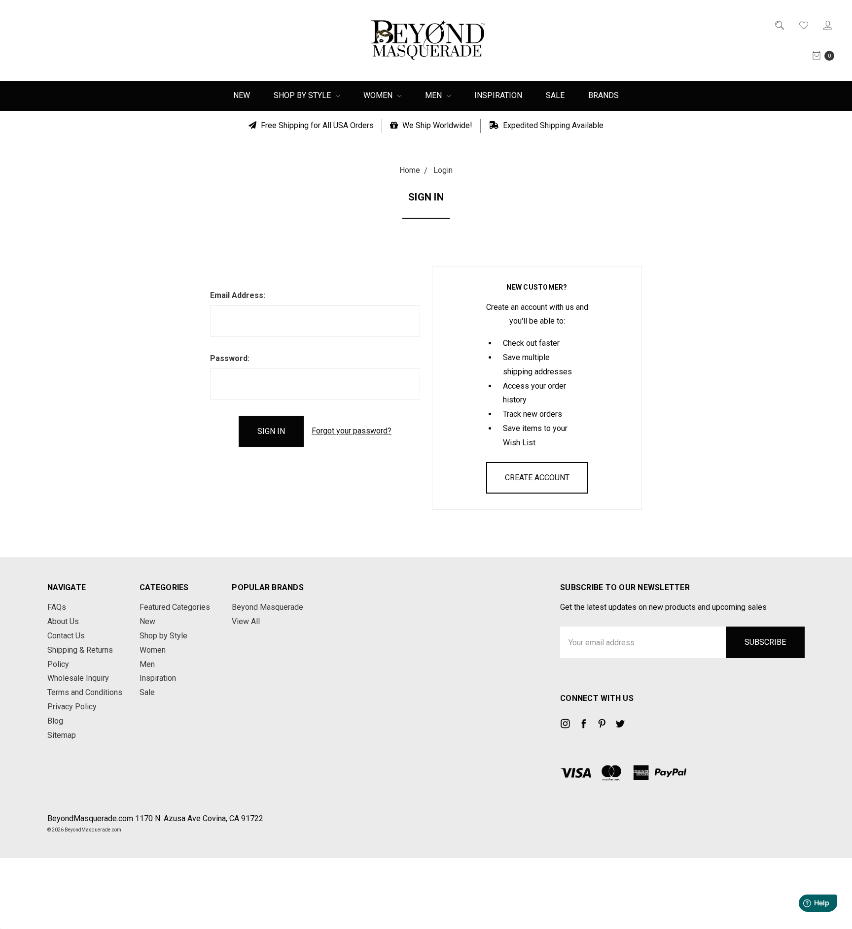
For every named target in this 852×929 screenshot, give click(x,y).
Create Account (537, 477)
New (241, 95)
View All (246, 621)
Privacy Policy (72, 706)
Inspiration (498, 95)
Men (434, 95)
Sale (555, 95)
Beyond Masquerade (267, 607)
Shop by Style (303, 95)
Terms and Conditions (84, 692)
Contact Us (66, 635)
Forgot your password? (351, 430)
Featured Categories (175, 607)
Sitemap (61, 735)
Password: (229, 358)
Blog (55, 721)
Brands (603, 95)
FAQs (56, 607)
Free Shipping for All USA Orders (316, 125)
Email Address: (237, 295)
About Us (63, 621)
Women (378, 95)
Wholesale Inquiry (78, 678)
